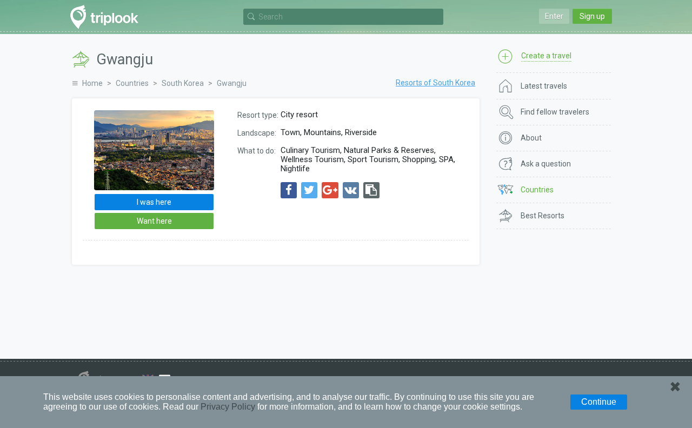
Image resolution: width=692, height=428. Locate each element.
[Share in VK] (351, 190)
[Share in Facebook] (289, 190)
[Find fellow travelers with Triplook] (107, 17)
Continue (598, 401)
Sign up (592, 16)
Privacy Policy (228, 406)
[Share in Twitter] (309, 190)
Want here (154, 221)
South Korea (183, 83)
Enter (554, 16)
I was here (154, 202)
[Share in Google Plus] (330, 190)
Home (92, 83)
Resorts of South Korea (435, 82)
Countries (132, 83)
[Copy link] (371, 190)
